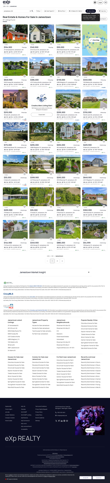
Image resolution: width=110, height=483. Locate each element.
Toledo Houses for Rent (64, 371)
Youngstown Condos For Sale (41, 384)
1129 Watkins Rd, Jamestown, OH (92, 82)
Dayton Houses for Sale (15, 371)
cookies (10, 474)
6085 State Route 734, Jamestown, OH (15, 147)
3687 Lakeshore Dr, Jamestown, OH (67, 115)
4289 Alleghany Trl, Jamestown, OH (67, 82)
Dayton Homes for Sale (88, 331)
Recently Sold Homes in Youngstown (91, 384)
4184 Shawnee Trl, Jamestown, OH (93, 212)
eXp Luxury (24, 423)
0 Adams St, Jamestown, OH (12, 180)
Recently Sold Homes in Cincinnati (91, 368)
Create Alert (42, 114)
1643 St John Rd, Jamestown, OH (92, 115)
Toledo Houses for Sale (15, 373)
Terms (45, 476)
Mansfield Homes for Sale (89, 348)
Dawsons (59, 334)
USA (48, 256)
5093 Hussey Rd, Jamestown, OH (13, 82)
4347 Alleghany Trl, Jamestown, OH (93, 180)
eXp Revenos (24, 417)
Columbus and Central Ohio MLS (38, 310)
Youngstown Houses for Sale (17, 384)
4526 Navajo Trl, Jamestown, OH (66, 245)
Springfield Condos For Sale (41, 382)
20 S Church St (12, 328)
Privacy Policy (38, 412)
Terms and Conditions (41, 406)
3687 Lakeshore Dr (13, 348)
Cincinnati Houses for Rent (65, 366)
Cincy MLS (32, 296)
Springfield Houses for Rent (65, 379)
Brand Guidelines (39, 417)
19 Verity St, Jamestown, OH (91, 147)
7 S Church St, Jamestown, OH (12, 245)
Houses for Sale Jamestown (41, 325)
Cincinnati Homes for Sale (89, 329)
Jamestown (59, 256)
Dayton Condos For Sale (39, 371)
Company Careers (10, 417)
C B (58, 331)
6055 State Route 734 (14, 331)
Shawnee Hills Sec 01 (63, 328)
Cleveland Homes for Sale (89, 326)
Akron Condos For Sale (39, 376)
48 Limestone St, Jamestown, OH (66, 147)
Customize (98, 477)
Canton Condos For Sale (39, 379)
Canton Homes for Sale (88, 340)
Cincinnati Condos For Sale (40, 368)
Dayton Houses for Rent (64, 368)
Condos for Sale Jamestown (41, 328)
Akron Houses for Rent (64, 374)
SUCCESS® (24, 412)
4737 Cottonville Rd (14, 336)
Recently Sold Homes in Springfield (91, 382)
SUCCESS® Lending (26, 414)
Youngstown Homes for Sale (90, 345)
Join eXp (7, 412)
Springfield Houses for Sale (16, 382)
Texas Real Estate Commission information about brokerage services (55, 461)
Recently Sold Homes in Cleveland (91, 365)
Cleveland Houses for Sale (16, 365)
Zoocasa (23, 409)
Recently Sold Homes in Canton (91, 379)
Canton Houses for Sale (15, 379)
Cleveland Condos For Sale (40, 365)
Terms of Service (67, 455)
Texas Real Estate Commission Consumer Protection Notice (55, 463)
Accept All (85, 477)
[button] (55, 272)
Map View (103, 11)
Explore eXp (8, 406)
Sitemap (37, 420)
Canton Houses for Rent (64, 377)
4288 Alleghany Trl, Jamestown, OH (40, 147)
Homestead (60, 339)
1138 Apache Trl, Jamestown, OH (92, 245)
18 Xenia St (11, 345)
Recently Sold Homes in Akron (90, 376)
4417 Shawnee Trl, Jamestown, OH (40, 180)
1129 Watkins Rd (13, 342)
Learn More (74, 466)
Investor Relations (9, 414)
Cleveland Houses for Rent (65, 363)
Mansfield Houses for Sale (16, 387)
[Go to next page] (62, 261)
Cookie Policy (38, 414)
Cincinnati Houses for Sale (16, 368)
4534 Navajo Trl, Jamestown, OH (39, 245)
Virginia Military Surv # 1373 (65, 348)
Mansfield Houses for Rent (65, 385)
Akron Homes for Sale (88, 337)
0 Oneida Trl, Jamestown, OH (38, 212)
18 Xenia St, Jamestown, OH (12, 115)
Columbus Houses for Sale (16, 362)
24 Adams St (12, 350)
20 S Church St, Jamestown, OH (39, 50)
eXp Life (23, 406)
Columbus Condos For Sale (40, 362)
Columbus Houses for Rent (65, 360)
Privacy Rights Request (41, 409)
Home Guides (8, 420)
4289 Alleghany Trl (13, 339)
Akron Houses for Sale (15, 376)
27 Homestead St (13, 325)
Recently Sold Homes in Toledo (90, 373)
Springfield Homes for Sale (89, 343)
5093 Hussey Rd (13, 334)
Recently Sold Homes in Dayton (91, 371)
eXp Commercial (25, 420)
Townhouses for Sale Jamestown (42, 331)
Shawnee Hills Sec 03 (63, 342)
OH (52, 256)
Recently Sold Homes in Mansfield (91, 387)
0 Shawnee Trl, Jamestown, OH (66, 212)
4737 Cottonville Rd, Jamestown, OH (40, 82)
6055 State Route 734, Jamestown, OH (68, 50)
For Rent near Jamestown (40, 334)
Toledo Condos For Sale (39, 373)
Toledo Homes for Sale (88, 334)
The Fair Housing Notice (74, 465)
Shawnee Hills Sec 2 (63, 345)
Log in (100, 2)
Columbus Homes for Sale (89, 323)
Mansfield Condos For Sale (40, 387)
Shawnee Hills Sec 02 (63, 325)
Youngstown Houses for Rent (66, 382)
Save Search (102, 19)
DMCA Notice (55, 453)
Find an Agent (8, 409)
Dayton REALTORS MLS (36, 286)
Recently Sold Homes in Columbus (91, 362)
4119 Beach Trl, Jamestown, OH (13, 212)
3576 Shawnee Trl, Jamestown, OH (67, 180)
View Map (96, 40)
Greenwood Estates (63, 336)
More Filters (92, 11)
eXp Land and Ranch (26, 426)
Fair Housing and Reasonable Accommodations (55, 456)
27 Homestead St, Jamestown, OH (13, 50)
